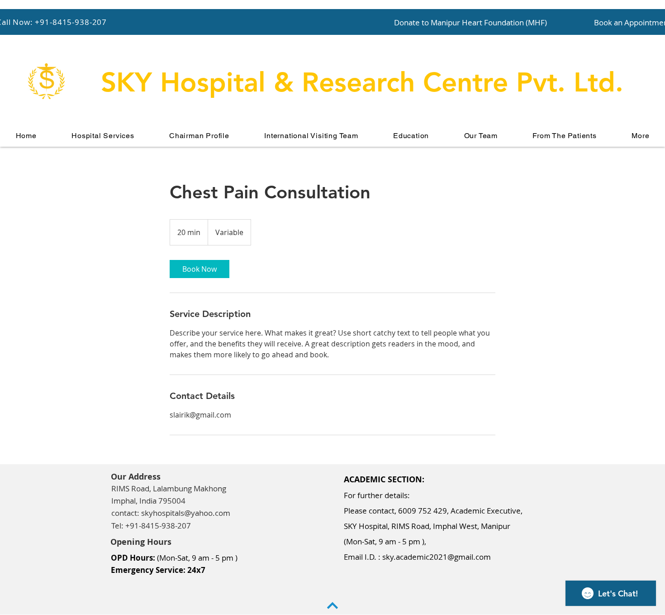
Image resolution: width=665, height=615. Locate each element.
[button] (103, 135)
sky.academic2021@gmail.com (436, 557)
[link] (199, 269)
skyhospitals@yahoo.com (185, 513)
